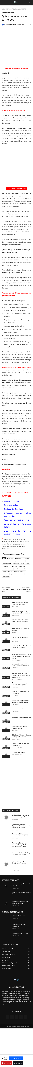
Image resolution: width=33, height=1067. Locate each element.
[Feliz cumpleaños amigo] (6, 918)
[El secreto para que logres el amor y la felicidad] (6, 904)
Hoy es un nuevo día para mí (20, 709)
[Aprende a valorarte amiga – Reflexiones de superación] (6, 685)
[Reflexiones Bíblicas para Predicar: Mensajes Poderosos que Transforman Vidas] (6, 845)
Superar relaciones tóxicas (17, 574)
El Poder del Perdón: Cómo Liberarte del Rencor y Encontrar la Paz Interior (21, 675)
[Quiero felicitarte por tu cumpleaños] (6, 927)
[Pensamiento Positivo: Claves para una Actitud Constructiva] (6, 702)
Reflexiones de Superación (7, 12)
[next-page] (6, 761)
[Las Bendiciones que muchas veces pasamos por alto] (6, 817)
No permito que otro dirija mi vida (21, 717)
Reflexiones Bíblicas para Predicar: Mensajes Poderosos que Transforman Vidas (21, 844)
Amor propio (10, 558)
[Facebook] (7, 1017)
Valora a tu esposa (11, 501)
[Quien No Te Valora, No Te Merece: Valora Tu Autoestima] (6, 613)
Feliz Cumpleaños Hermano (20, 933)
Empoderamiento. (7, 563)
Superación (5, 574)
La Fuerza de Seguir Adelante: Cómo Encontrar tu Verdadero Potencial (20, 665)
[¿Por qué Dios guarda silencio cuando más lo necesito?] (6, 864)
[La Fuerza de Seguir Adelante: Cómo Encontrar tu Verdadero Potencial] (6, 666)
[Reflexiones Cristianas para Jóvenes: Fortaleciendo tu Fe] (6, 836)
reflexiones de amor (8, 568)
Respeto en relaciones (19, 571)
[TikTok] (21, 1017)
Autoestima (18, 558)
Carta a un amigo (11, 505)
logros (22, 563)
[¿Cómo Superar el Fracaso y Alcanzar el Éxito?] (6, 728)
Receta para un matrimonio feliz (16, 520)
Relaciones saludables (20, 568)
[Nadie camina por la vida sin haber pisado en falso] (6, 605)
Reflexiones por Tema (11, 8)
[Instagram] (12, 1017)
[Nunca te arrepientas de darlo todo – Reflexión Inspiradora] (6, 622)
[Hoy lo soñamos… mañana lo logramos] (6, 639)
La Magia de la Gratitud (18, 752)
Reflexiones (22, 566)
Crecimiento (26, 558)
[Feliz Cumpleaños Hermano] (6, 935)
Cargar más (16, 870)
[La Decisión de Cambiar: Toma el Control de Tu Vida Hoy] (6, 648)
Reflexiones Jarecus (11, 24)
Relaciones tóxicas (7, 571)
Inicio (3, 8)
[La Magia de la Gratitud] (6, 755)
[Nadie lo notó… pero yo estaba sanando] (6, 631)
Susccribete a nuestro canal (17, 188)
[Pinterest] (16, 1017)
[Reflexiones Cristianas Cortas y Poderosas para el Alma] (6, 855)
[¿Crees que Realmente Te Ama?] (6, 895)
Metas (27, 563)
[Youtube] (25, 1017)
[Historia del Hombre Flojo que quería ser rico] (6, 746)
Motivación (5, 566)
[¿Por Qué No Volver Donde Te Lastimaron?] (6, 694)
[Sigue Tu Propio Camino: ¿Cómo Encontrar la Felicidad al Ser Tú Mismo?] (6, 657)
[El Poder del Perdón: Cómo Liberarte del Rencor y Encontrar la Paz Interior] (6, 676)
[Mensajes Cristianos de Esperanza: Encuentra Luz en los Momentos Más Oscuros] (6, 826)
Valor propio (6, 576)
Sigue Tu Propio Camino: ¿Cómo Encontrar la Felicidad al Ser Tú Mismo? (21, 656)
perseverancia (13, 566)
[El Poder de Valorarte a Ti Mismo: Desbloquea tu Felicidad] (6, 737)
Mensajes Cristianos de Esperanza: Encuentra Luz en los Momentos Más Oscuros (21, 826)
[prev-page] (3, 761)
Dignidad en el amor (19, 561)
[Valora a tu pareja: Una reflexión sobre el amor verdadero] (6, 886)
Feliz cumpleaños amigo (19, 916)
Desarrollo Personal (8, 561)
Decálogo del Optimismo (13, 509)
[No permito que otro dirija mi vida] (6, 720)
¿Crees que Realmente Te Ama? (21, 892)
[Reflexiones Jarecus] (3, 25)
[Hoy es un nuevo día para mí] (6, 711)
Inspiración (16, 563)
